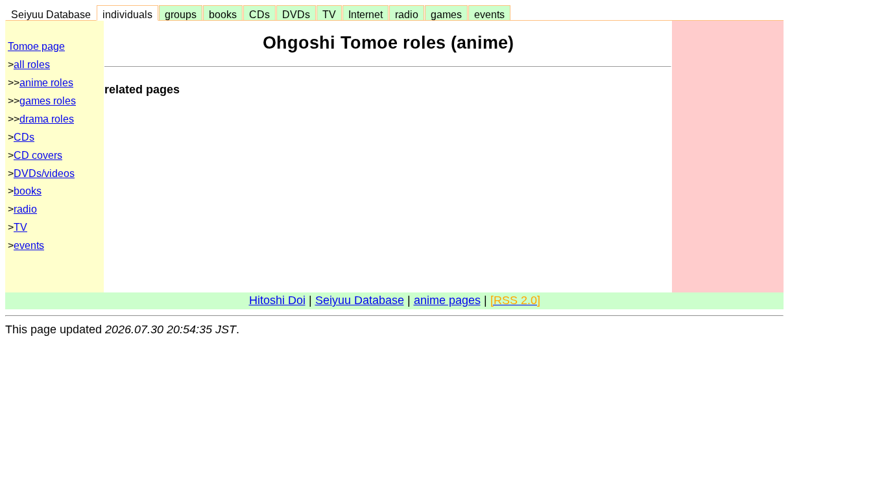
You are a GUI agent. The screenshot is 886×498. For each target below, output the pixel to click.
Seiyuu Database (51, 14)
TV (329, 14)
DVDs (296, 14)
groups (181, 14)
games (446, 14)
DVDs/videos (44, 173)
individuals (127, 14)
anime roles (46, 82)
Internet (365, 14)
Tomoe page (36, 46)
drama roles (46, 118)
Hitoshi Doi (277, 300)
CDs (259, 14)
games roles (47, 100)
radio (407, 14)
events (489, 14)
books (223, 14)
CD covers (38, 155)
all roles (32, 64)
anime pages (447, 300)
